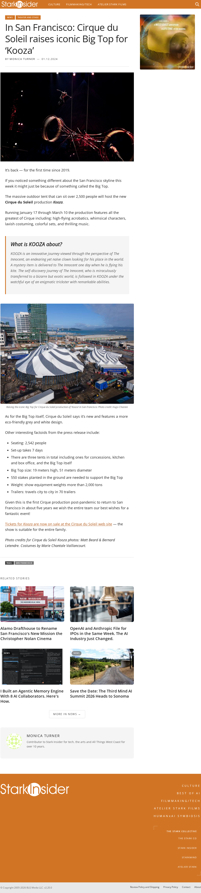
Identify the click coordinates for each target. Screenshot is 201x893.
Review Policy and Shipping (144, 887)
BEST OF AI (189, 793)
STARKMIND (189, 857)
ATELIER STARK (187, 867)
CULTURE (191, 786)
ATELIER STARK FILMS (177, 808)
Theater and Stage (28, 17)
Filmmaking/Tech (79, 4)
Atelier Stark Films (112, 4)
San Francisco (24, 563)
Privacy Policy (170, 887)
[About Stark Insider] (167, 42)
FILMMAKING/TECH (181, 801)
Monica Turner (22, 59)
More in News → (67, 714)
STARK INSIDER (187, 848)
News (10, 17)
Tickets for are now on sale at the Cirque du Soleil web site (58, 524)
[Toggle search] (197, 4)
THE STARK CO (187, 838)
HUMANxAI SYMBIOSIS (177, 816)
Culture (54, 4)
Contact (186, 887)
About (197, 887)
